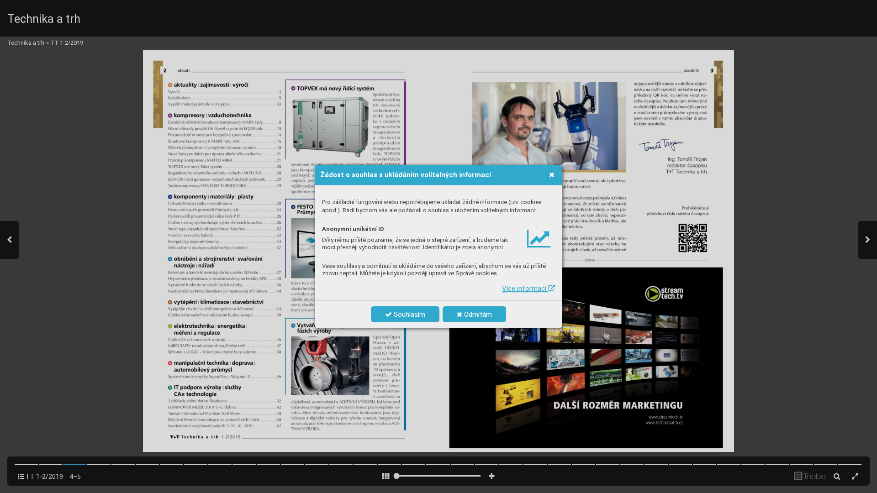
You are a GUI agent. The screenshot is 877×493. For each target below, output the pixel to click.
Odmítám (477, 314)
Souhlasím (408, 314)
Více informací (525, 288)
